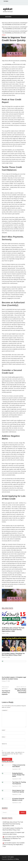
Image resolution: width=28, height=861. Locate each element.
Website (4, 743)
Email (4, 737)
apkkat (7, 9)
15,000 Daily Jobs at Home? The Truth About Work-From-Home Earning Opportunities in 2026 (13, 629)
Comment (5, 710)
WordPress (10, 859)
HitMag (17, 859)
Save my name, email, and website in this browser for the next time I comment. (13, 754)
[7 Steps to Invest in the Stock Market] (6, 765)
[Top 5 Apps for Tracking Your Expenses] (6, 782)
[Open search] (24, 17)
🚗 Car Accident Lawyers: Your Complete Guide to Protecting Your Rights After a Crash (13, 844)
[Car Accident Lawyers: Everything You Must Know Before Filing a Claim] (14, 644)
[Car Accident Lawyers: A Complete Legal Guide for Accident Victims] (14, 668)
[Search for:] (14, 812)
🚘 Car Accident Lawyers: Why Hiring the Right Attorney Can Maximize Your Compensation (13, 838)
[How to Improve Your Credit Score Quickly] (6, 790)
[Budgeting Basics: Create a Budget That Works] (6, 773)
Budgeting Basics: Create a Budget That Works (18, 775)
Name (4, 730)
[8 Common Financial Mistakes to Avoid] (6, 798)
